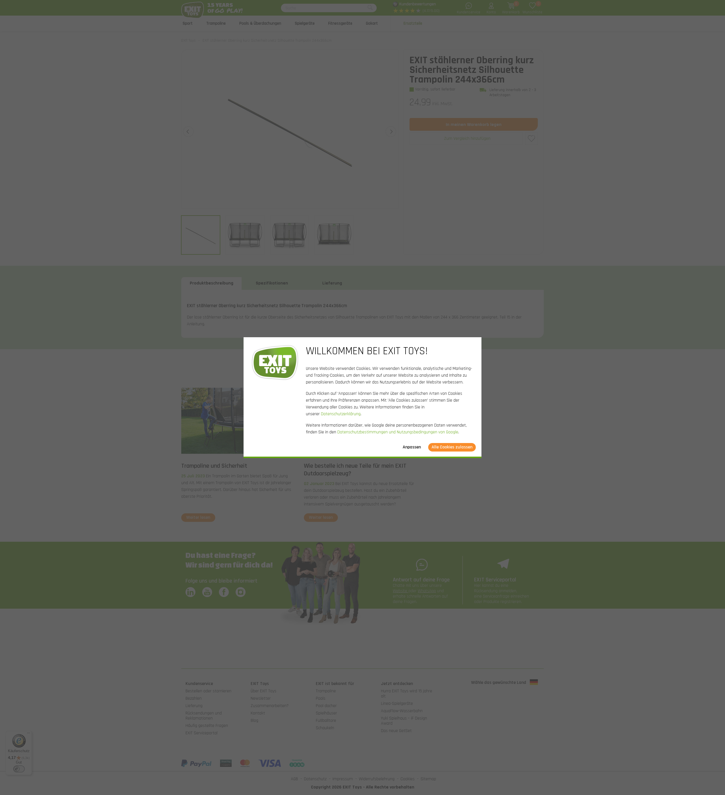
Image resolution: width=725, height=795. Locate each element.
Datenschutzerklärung (341, 414)
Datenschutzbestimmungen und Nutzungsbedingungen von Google (397, 432)
